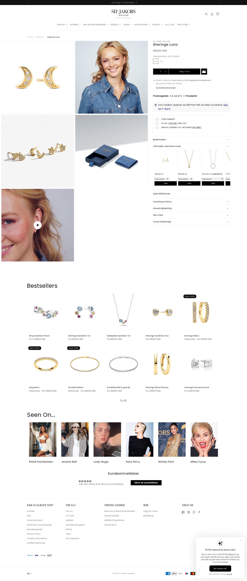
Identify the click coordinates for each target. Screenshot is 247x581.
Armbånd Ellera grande (118, 387)
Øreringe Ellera (191, 336)
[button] (62, 24)
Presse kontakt (112, 516)
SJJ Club (70, 516)
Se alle (123, 400)
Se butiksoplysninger (166, 87)
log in (167, 108)
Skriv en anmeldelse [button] (146, 482)
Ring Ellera (34, 387)
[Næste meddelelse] (219, 2)
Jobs (68, 534)
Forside (30, 37)
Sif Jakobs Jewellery (127, 573)
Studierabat (110, 525)
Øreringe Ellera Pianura (157, 387)
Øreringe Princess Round (196, 387)
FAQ (29, 516)
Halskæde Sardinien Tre (119, 336)
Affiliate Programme (114, 520)
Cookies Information (37, 538)
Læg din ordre (150, 511)
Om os (69, 511)
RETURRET (196, 127)
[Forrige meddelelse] (28, 2)
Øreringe (40, 37)
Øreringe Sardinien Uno (157, 336)
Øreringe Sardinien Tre (79, 336)
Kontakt (30, 511)
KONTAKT (173, 123)
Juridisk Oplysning (36, 543)
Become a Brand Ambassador (120, 511)
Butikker (69, 520)
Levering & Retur (35, 520)
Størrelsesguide (34, 529)
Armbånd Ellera (75, 387)
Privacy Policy (33, 534)
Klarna (69, 529)
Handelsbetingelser (75, 525)
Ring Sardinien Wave (39, 336)
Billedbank (148, 516)
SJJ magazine (73, 538)
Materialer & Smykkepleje (39, 525)
